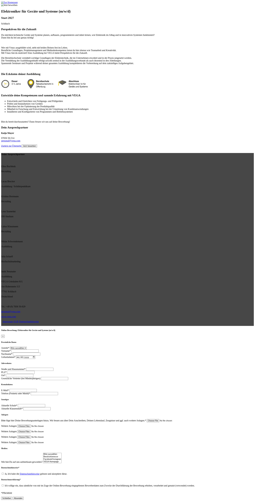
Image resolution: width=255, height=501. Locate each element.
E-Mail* (5, 390)
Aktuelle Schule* (9, 405)
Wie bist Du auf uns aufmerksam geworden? (21, 462)
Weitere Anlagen (9, 426)
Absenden (18, 498)
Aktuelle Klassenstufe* (12, 408)
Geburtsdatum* (8, 357)
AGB (15, 321)
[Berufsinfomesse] (52, 456)
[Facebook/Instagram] (52, 459)
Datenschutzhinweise (29, 321)
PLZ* (4, 372)
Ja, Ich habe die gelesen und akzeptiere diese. (36, 474)
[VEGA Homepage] (52, 462)
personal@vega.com (10, 140)
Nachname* (6, 354)
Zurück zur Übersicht (11, 146)
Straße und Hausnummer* (13, 369)
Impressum (8, 321)
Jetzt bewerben (29, 146)
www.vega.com (8, 316)
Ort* (3, 375)
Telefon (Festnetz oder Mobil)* (15, 393)
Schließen (6, 498)
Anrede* (5, 348)
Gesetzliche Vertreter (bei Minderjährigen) (20, 378)
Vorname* (6, 351)
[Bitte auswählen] (52, 454)
